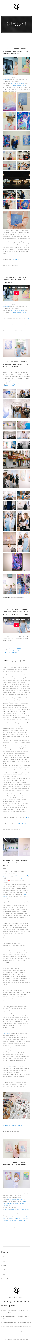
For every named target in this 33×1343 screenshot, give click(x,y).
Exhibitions (15, 265)
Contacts (5, 1265)
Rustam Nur (21, 1220)
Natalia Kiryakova (23, 325)
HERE (28, 318)
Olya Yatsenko (13, 385)
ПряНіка (7, 1209)
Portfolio (5, 1269)
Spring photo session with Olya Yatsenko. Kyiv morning (17, 1326)
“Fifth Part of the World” (18, 83)
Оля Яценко (6, 1033)
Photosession (20, 597)
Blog (4, 1261)
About (4, 1256)
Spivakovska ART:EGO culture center (19, 382)
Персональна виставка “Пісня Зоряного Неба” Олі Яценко (16, 1317)
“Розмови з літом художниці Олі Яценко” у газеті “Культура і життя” (16, 863)
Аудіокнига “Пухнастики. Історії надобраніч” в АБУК (17, 1322)
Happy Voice (11, 1218)
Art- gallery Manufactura (18, 85)
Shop (4, 1274)
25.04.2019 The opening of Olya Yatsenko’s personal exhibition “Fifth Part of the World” (15, 364)
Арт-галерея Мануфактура (15, 1199)
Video (21, 331)
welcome (5, 1278)
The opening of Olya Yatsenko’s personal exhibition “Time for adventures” (15, 280)
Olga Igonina (15, 259)
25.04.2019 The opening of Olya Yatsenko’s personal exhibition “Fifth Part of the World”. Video (15, 612)
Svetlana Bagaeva (12, 1203)
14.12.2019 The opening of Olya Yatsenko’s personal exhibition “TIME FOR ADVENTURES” (15, 51)
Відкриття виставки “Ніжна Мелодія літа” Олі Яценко (17, 1331)
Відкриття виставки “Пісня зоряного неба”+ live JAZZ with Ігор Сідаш (17, 1311)
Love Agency (14, 384)
